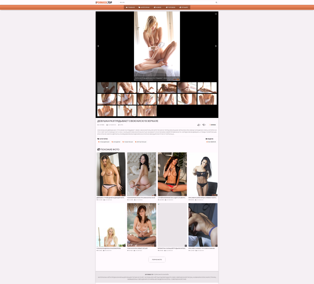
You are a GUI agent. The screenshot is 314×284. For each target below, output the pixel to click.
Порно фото (157, 259)
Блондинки (116, 142)
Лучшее (185, 7)
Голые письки (128, 142)
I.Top (104, 2)
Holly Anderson (212, 142)
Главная (131, 7)
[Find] (216, 2)
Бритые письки (141, 142)
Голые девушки (104, 142)
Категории (145, 7)
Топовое (171, 7)
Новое (158, 7)
